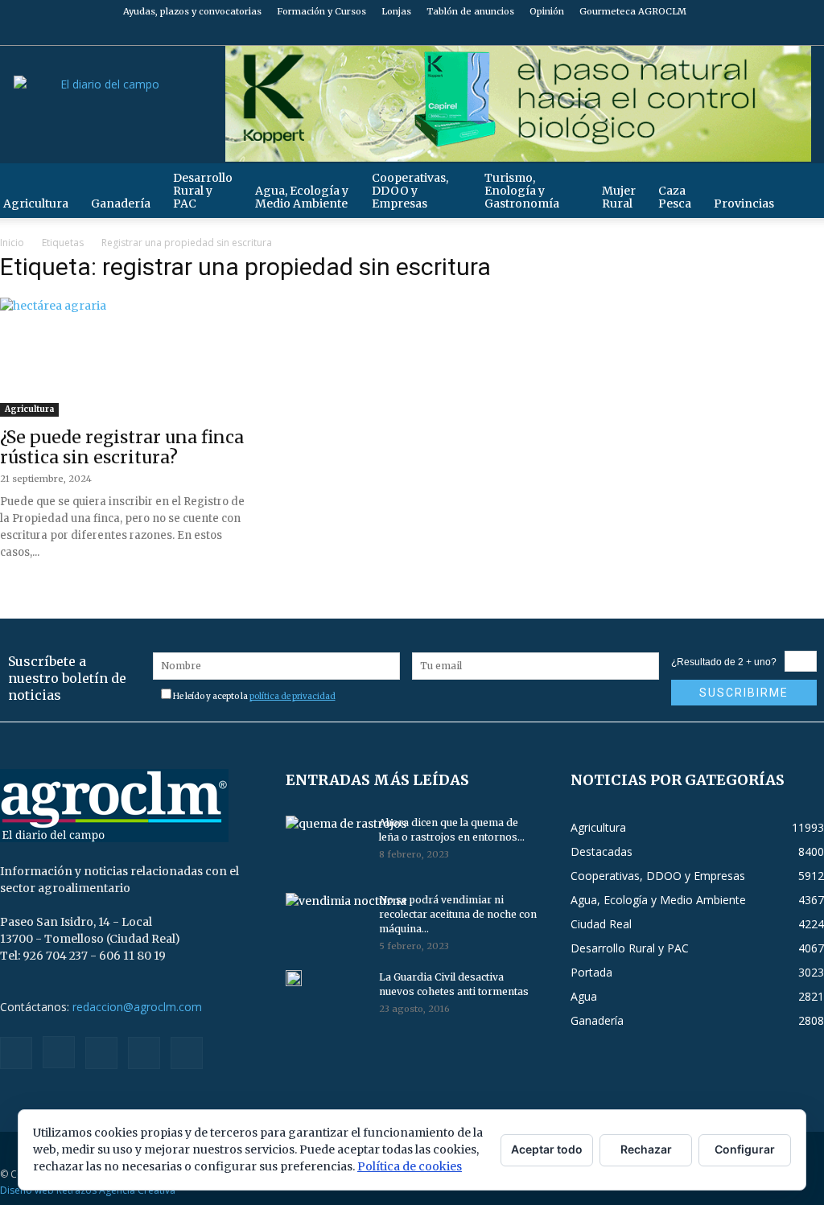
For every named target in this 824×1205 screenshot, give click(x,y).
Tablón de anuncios (470, 11)
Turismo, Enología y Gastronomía (521, 191)
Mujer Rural (619, 197)
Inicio (12, 242)
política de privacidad (292, 696)
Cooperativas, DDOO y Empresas (410, 191)
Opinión (546, 11)
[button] (804, 183)
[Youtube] (812, 34)
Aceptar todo (547, 1149)
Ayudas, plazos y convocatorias (192, 11)
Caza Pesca (674, 197)
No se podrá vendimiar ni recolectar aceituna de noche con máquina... (458, 914)
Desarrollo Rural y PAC (203, 191)
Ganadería (120, 203)
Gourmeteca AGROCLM (632, 11)
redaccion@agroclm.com (137, 1006)
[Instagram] (732, 34)
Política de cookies (409, 1166)
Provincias (744, 203)
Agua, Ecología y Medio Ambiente (301, 197)
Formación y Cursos (321, 11)
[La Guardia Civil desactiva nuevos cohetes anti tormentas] (294, 978)
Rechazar (646, 1149)
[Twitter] (785, 34)
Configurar (745, 1149)
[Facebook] (706, 34)
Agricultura (29, 409)
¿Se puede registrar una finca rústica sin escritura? (122, 447)
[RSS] (759, 34)
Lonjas (396, 11)
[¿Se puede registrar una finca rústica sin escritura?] (126, 360)
